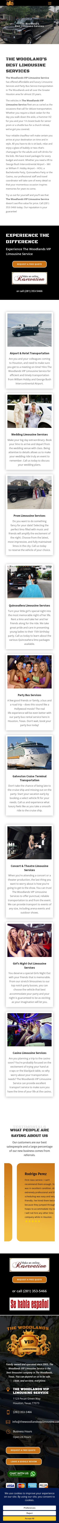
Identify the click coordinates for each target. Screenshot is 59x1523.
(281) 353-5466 (22, 1412)
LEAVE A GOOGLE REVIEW (24, 1461)
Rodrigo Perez (23, 1174)
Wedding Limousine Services (29, 434)
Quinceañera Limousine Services (29, 605)
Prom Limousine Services (29, 515)
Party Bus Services (29, 695)
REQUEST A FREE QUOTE (29, 264)
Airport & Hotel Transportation (29, 353)
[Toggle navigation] (49, 3)
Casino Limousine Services (29, 1053)
